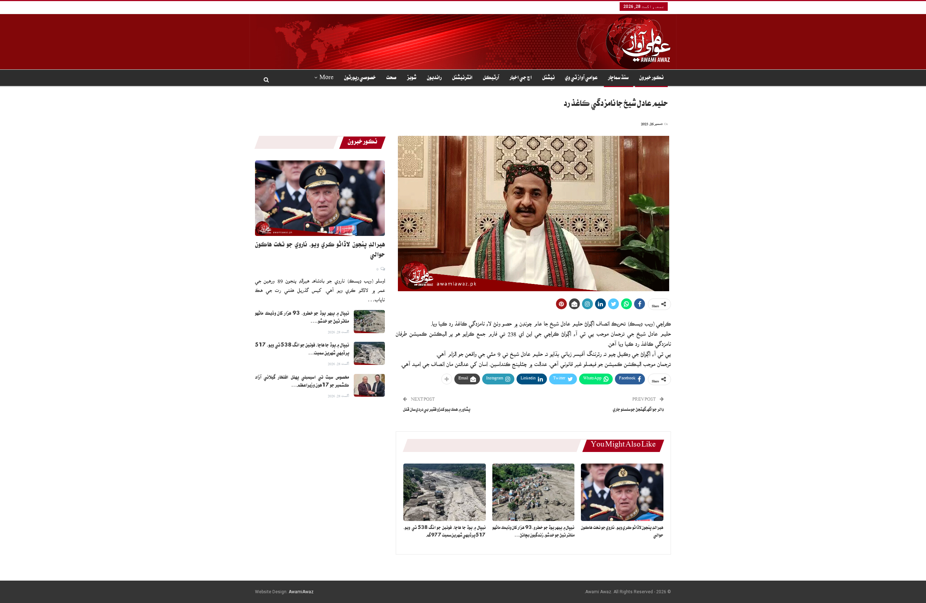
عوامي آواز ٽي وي (581, 78)
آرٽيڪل (491, 78)
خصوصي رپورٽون (360, 78)
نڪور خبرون (651, 78)
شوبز (411, 78)
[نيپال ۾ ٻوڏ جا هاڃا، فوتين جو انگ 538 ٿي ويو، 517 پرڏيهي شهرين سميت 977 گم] (444, 492)
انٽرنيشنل (462, 78)
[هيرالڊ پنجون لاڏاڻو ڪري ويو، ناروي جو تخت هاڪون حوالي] (622, 492)
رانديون (434, 78)
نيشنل (548, 78)
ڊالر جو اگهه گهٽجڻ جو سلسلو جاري (638, 410)
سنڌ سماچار (618, 78)
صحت (391, 78)
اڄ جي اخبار (521, 78)
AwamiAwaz (301, 591)
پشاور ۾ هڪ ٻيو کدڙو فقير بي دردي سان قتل (436, 410)
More (326, 78)
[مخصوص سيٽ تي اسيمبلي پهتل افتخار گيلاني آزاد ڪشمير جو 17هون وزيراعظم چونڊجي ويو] (369, 385)
